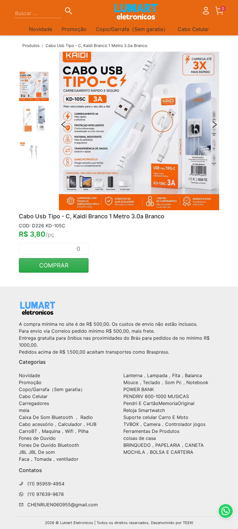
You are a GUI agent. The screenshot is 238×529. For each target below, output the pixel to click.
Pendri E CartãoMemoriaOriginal (158, 403)
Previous (63, 124)
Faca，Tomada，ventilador (48, 459)
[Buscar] (68, 11)
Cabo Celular (193, 29)
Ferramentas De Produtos (151, 431)
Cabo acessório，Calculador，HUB (57, 424)
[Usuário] (205, 12)
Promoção (74, 29)
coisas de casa (139, 438)
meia (24, 410)
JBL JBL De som (37, 452)
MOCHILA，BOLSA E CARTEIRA (158, 452)
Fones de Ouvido (37, 438)
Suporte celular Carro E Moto (155, 417)
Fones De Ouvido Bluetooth (49, 445)
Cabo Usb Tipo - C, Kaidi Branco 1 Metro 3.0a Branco (96, 45)
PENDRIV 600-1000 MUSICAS (156, 396)
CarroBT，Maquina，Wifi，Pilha (54, 431)
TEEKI (188, 523)
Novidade (40, 29)
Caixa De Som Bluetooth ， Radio (56, 417)
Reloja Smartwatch (144, 410)
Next (214, 124)
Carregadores (34, 403)
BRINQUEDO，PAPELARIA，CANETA (163, 445)
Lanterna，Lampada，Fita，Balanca (162, 375)
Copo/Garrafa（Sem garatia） (132, 29)
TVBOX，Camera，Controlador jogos (164, 424)
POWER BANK (138, 389)
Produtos (30, 45)
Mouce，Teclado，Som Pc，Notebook (165, 382)
